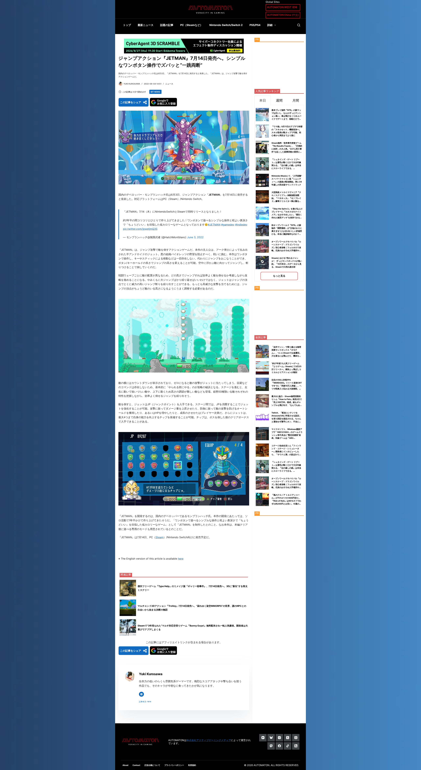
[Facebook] (279, 746)
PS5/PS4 (254, 25)
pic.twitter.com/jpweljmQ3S (140, 228)
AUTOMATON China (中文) (283, 14)
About (125, 765)
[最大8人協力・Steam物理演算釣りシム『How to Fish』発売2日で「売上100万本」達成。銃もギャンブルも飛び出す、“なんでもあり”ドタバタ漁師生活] (262, 400)
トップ (127, 25)
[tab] (262, 100)
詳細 (269, 25)
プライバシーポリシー (174, 765)
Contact (136, 765)
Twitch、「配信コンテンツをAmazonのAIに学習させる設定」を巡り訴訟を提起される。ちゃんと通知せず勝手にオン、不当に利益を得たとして (286, 418)
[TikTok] (287, 746)
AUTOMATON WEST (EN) (282, 7)
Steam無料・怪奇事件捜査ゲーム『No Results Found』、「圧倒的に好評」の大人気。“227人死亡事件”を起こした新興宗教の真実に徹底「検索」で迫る (287, 149)
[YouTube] (263, 737)
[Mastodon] (271, 746)
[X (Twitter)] (287, 737)
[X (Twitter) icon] (141, 694)
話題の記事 (166, 25)
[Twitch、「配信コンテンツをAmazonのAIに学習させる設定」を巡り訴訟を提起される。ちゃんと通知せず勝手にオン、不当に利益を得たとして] (262, 417)
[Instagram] (279, 737)
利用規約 (192, 765)
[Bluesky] (271, 737)
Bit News (155, 92)
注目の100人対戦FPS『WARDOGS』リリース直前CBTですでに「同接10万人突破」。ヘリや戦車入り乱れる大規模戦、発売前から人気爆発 (287, 386)
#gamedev (227, 224)
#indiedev (241, 224)
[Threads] (295, 737)
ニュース (169, 84)
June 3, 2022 (195, 237)
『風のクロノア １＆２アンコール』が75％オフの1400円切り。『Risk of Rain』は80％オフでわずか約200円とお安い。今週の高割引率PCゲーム (286, 501)
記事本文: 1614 (145, 701)
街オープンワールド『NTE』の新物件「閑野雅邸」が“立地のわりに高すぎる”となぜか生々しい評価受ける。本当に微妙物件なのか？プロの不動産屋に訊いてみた (287, 231)
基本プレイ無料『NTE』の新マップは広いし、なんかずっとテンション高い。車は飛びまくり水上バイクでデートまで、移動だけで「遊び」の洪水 (286, 116)
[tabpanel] (279, 193)
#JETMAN (214, 224)
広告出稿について (152, 765)
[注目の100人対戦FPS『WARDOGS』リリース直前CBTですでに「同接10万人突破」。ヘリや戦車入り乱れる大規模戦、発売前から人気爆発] (262, 384)
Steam (159, 537)
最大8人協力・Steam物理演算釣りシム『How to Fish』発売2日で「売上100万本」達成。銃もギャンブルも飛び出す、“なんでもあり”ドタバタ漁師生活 (287, 402)
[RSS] (295, 746)
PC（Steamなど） (191, 25)
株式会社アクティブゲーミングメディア (208, 740)
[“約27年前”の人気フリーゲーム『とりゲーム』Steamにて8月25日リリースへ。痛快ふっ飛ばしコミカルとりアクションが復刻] (262, 367)
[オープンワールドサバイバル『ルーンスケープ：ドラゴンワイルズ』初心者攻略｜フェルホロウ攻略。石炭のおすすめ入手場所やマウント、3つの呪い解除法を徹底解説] (262, 483)
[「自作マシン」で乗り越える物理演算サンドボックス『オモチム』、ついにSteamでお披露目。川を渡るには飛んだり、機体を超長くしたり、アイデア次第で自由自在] (262, 351)
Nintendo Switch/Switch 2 (226, 25)
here (180, 558)
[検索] (298, 25)
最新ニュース (145, 25)
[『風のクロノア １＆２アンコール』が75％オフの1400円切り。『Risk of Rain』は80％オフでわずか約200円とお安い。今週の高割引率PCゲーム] (262, 499)
